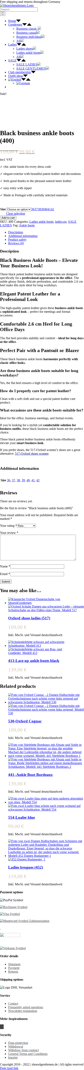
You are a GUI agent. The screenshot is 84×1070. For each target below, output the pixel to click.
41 (49, 209)
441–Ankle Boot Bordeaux (30, 775)
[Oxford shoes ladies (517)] (46, 604)
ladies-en (60, 221)
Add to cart (8, 217)
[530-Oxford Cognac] (46, 704)
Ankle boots (27, 225)
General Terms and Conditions (28, 1054)
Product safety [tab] (17, 239)
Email (5, 574)
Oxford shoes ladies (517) (29, 618)
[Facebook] (0, 1026)
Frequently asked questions (25, 1007)
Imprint (13, 1057)
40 (46, 209)
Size (3, 209)
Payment (13, 968)
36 (32, 209)
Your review (9, 532)
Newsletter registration (22, 1011)
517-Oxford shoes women (32, 453)
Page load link (9, 1068)
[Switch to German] (23, 83)
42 (52, 209)
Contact (13, 1003)
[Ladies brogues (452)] (46, 850)
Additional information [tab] (23, 236)
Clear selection (15, 213)
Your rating (8, 525)
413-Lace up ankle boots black (33, 660)
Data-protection (18, 1043)
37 (36, 209)
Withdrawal (15, 1046)
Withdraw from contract (23, 1050)
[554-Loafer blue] (46, 804)
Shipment (14, 964)
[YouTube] (3, 1026)
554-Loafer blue (21, 817)
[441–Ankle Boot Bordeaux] (46, 756)
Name (5, 566)
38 (39, 209)
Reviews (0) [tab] (16, 243)
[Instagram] (1, 1026)
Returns (13, 971)
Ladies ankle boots (41, 221)
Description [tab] (15, 232)
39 (42, 209)
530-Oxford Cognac (25, 721)
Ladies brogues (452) (25, 867)
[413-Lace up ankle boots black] (46, 647)
